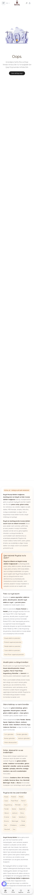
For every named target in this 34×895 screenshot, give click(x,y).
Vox (14, 829)
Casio (6, 801)
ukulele (17, 507)
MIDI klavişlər (12, 509)
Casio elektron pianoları (12, 650)
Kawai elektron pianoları (12, 638)
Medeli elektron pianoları (12, 646)
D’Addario (13, 825)
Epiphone (22, 809)
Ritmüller (18, 805)
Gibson (6, 813)
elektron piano (16, 566)
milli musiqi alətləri (23, 569)
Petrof (23, 801)
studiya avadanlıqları (10, 512)
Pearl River (14, 801)
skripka (19, 509)
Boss (22, 813)
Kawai (6, 797)
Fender (6, 809)
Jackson (14, 813)
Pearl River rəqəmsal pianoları (14, 654)
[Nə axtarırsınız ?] (27, 3)
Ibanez (14, 809)
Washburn (22, 817)
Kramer (6, 817)
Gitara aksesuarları (10, 742)
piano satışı (7, 566)
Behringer (15, 821)
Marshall (7, 829)
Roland (13, 797)
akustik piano (26, 566)
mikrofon (25, 509)
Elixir (5, 825)
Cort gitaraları (9, 734)
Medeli (21, 797)
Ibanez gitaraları (9, 738)
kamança (9, 507)
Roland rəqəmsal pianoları (12, 642)
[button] (4, 884)
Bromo (6, 821)
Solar (14, 817)
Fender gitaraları (22, 734)
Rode (23, 821)
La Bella (22, 825)
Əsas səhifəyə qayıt (17, 73)
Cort (25, 805)
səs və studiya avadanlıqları (13, 571)
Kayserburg (8, 805)
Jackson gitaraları (24, 738)
